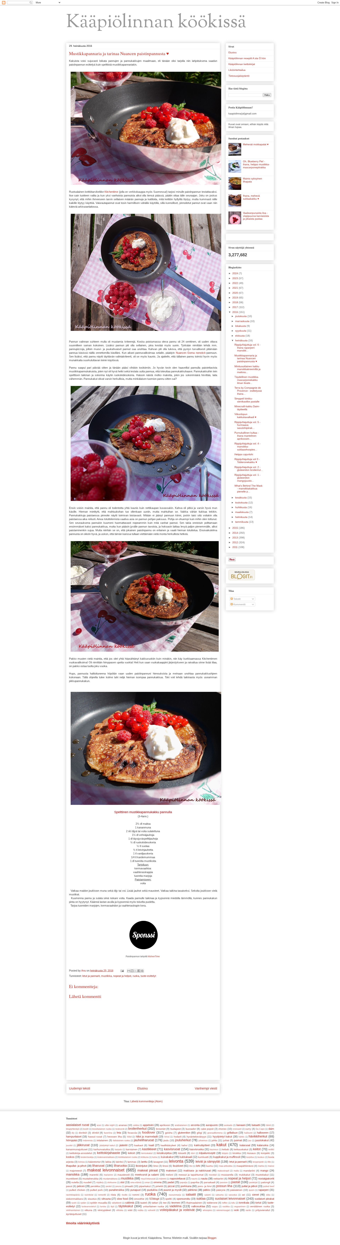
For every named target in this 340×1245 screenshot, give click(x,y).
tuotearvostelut (89, 1206)
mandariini (249, 1170)
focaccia (132, 1132)
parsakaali (209, 1182)
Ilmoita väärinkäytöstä (83, 1223)
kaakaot (138, 1145)
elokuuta (240, 335)
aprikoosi (165, 1125)
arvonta (195, 1125)
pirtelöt (159, 1186)
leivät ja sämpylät (208, 1161)
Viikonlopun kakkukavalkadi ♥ (245, 416)
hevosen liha (114, 1136)
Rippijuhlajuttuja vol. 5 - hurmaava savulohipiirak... (247, 425)
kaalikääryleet (168, 1145)
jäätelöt (123, 1145)
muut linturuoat (148, 1179)
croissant (237, 1129)
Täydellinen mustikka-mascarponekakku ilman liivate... (246, 380)
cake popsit (207, 1129)
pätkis (206, 1189)
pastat (235, 1182)
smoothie (139, 1199)
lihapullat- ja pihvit (76, 1165)
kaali (151, 1145)
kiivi (193, 1153)
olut (122, 1182)
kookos (70, 1156)
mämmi (162, 1179)
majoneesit (76, 1170)
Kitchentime (111, 191)
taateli (143, 1202)
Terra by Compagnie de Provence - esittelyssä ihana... (248, 390)
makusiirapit (223, 1171)
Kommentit (239, 604)
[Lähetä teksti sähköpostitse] (122, 970)
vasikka (226, 1206)
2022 (235, 283)
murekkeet (72, 1178)
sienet (255, 1194)
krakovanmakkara (106, 1157)
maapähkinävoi (244, 1166)
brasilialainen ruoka (101, 1129)
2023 (235, 278)
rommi (135, 1194)
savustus (233, 1195)
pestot (109, 1186)
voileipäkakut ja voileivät (177, 1210)
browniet (161, 1129)
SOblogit (154, 1198)
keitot (257, 1149)
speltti (168, 1199)
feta (119, 1132)
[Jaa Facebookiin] (139, 971)
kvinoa (81, 1162)
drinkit (95, 1132)
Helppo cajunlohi (243, 454)
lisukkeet (178, 1165)
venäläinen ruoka (260, 1206)
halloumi (248, 1133)
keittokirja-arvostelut (80, 1153)
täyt (112, 1206)
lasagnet (158, 1162)
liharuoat (98, 1165)
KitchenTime (154, 956)
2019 (235, 297)
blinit (268, 1125)
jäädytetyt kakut (107, 1145)
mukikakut (244, 1174)
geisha (168, 1132)
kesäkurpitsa (164, 1152)
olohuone (112, 1182)
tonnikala (244, 1202)
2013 (235, 537)
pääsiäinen (236, 1190)
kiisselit (182, 1153)
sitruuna (106, 1198)
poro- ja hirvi (205, 1186)
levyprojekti (258, 1162)
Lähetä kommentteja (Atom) (146, 1101)
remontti (102, 1195)
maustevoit (123, 1174)
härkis (241, 1137)
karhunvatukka (102, 1149)
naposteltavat (177, 1178)
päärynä (220, 1190)
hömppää (71, 1140)
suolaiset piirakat (264, 1198)
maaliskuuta (242, 512)
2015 (235, 527)
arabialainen (181, 1125)
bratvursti (119, 1129)
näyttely (100, 1182)
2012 (235, 542)
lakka (108, 1162)
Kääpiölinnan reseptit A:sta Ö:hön (247, 58)
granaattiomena (215, 1133)
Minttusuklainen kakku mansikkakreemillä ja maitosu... (247, 369)
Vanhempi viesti (206, 1088)
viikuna (88, 1210)
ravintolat (88, 1195)
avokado (228, 1125)
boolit (85, 1129)
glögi (199, 1132)
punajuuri (135, 1189)
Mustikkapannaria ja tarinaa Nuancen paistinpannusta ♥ (245, 358)
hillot (129, 1137)
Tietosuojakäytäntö (239, 75)
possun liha (224, 1186)
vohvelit (151, 1210)
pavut (69, 1186)
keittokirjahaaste (108, 1153)
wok (236, 1210)
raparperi (263, 1189)
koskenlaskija (87, 1157)
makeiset (171, 1170)
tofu (233, 1203)
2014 (235, 532)
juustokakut (262, 1140)
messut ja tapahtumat (190, 1174)
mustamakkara (110, 1179)
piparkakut (145, 1186)
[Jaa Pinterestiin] (142, 971)
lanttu (144, 1161)
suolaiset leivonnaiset (230, 1198)
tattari (155, 1202)
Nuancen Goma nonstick (191, 352)
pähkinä (192, 1189)
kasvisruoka (196, 1149)
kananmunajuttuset (76, 1149)
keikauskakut (241, 1149)
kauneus (214, 1149)
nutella (75, 1182)
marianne (108, 1175)
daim (271, 1128)
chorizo (222, 1129)
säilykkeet (116, 1203)
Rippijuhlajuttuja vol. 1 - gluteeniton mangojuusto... (247, 477)
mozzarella (227, 1174)
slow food (122, 1198)
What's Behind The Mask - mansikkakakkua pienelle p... (248, 488)
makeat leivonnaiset (105, 1170)
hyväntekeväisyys (196, 1136)
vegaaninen (240, 1206)
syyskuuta (241, 330)
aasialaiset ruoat (77, 1125)
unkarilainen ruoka (153, 1206)
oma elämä (135, 1182)
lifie (269, 1162)
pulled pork (96, 1190)
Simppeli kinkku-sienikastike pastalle (246, 400)
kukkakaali (186, 1156)
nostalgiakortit (266, 1178)
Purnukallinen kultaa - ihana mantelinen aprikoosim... (246, 435)
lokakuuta (241, 325)
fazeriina (108, 1133)
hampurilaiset (73, 1136)
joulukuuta (241, 316)
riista (113, 1194)
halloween (262, 1132)
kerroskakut (146, 1153)
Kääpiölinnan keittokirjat (241, 64)
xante (248, 1210)
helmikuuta (241, 517)
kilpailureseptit (207, 1152)
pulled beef (268, 1186)
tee (165, 1202)
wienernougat (223, 1210)
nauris (194, 1179)
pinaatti (129, 1186)
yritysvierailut (262, 1210)
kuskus (261, 1157)
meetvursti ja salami (147, 1174)
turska (103, 1206)
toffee (225, 1203)
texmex (175, 1202)
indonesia (88, 1140)
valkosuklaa (198, 1206)
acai (99, 1125)
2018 (235, 302)
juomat (238, 1140)
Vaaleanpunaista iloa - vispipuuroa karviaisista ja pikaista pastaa (256, 215)
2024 (235, 273)
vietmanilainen (73, 1210)
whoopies (207, 1210)
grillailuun (232, 1132)
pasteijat (253, 1182)
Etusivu (142, 1088)
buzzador (191, 1129)
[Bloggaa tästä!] (132, 971)
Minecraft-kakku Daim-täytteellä (247, 408)
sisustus (92, 1199)
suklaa (201, 1198)
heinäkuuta (241, 340)
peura (118, 1186)
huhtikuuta (241, 507)
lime (155, 1166)
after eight (110, 1125)
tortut (258, 1202)
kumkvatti (203, 1157)
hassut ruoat (95, 1136)
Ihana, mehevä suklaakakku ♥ (251, 197)
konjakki (265, 1153)
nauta (204, 1178)
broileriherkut (137, 1128)
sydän (83, 1203)
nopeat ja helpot (122, 975)
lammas (132, 1162)
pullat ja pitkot (249, 1186)
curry (248, 1129)
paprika (195, 1182)
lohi (198, 1165)
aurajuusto (212, 1125)
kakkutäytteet (202, 1145)
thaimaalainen (194, 1202)
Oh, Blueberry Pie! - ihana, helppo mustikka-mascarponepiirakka (256, 164)
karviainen (131, 1149)
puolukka (152, 1189)
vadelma (175, 1206)
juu (249, 1140)
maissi (271, 1166)
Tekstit (236, 598)
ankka (136, 1125)
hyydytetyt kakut (222, 1136)
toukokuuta (241, 502)
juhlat (226, 1140)
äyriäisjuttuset (73, 1214)
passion (224, 1182)
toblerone (212, 1202)
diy (73, 1133)
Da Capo (260, 1129)
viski (130, 1210)
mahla (261, 1166)
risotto (125, 1195)
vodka (140, 1210)
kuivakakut (167, 1156)
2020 (235, 292)
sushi (73, 1203)
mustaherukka (90, 1178)
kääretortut (94, 1162)
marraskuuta (242, 321)
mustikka (106, 975)
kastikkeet (149, 1149)
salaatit (191, 1194)
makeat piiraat (147, 1170)
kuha (154, 1157)
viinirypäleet (104, 1210)
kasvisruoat (172, 1149)
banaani (240, 1125)
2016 (235, 312)
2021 (235, 287)
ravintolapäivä (73, 1195)
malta (236, 1171)
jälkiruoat (83, 1145)
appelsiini (148, 1125)
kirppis (225, 1153)
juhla (214, 1140)
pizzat (171, 1186)
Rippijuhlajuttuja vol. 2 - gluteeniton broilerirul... (248, 469)
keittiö (271, 1149)
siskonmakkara (74, 1199)
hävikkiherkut (258, 1136)
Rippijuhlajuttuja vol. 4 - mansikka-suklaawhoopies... (247, 446)
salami (207, 1195)
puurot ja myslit (172, 1189)
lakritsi (119, 1162)
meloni (169, 1174)
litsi (190, 1166)
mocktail (213, 1175)
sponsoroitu (183, 1198)
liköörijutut (141, 1165)
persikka (95, 1186)
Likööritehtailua (236, 70)
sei (243, 1194)
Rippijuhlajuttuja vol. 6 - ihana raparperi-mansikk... (247, 347)
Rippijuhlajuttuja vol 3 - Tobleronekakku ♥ (247, 461)
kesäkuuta (241, 497)
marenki (93, 1174)
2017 (235, 307)
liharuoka (120, 1165)
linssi (165, 1166)
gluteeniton (184, 1132)
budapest (175, 1129)
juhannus (203, 1140)
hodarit (178, 1136)
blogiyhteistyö (72, 1129)
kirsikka (237, 1153)
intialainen (102, 1140)
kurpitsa (250, 1157)
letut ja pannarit (91, 975)
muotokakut (262, 1174)
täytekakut (125, 1206)
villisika (119, 1210)
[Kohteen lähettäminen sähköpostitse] (129, 971)
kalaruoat (245, 1145)
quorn (251, 1190)
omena (158, 1182)
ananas (123, 1125)
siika (268, 1195)
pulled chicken (77, 1190)
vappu (215, 1206)
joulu (166, 1140)
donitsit (83, 1132)
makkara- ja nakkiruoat (197, 1170)
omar (147, 1182)
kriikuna (145, 1157)
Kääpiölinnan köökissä (156, 22)
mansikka (73, 1174)
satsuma (220, 1195)
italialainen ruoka (121, 1140)
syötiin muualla (98, 1202)
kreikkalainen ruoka (127, 1157)
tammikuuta (242, 521)
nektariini (218, 1178)
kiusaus (251, 1153)
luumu (209, 1166)
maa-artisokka (226, 1166)
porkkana (186, 1186)
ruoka (136, 975)
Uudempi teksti (79, 1088)
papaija (183, 1182)
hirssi (166, 1137)
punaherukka (116, 1189)
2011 (235, 547)
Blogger (212, 1237)
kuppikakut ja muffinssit (226, 1156)
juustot (69, 1145)
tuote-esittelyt (148, 975)
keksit (131, 1152)
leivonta (176, 1161)
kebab (225, 1149)
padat (171, 1182)
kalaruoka (262, 1145)
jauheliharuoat (144, 1140)
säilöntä (129, 1202)
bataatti (256, 1125)
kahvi (184, 1145)
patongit (265, 1182)
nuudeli (87, 1182)
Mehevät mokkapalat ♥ (255, 144)
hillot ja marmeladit (147, 1136)
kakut (221, 1144)
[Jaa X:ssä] (135, 971)
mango (264, 1170)
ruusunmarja (175, 1195)
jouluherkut (183, 1140)
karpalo (118, 1149)
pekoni (80, 1186)
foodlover (148, 1132)
